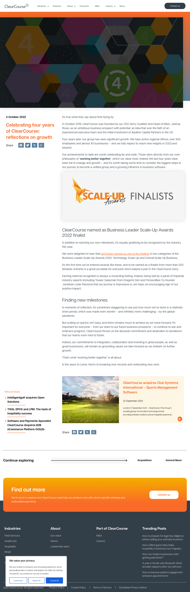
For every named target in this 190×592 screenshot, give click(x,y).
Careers (109, 6)
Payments (84, 6)
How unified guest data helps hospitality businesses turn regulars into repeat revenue (161, 546)
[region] (36, 571)
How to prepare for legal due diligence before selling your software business (163, 537)
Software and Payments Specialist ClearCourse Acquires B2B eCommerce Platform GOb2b (29, 425)
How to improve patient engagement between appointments (162, 574)
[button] (21, 145)
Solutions (57, 6)
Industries (41, 6)
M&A (97, 6)
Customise (18, 580)
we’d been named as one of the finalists (125, 253)
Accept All (54, 580)
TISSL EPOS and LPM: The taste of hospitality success (29, 411)
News (122, 6)
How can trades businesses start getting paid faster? (160, 555)
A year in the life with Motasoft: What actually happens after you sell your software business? (162, 564)
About (70, 6)
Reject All (36, 580)
